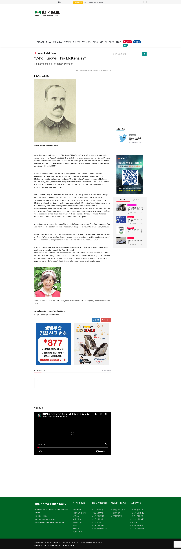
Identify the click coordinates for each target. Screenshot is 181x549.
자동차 (95, 42)
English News (50, 53)
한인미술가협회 (98, 525)
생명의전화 (116, 513)
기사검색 (137, 42)
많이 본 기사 (136, 200)
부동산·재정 (86, 42)
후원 (125, 45)
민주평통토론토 (137, 525)
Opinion (132, 135)
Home (39, 53)
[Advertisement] (105, 22)
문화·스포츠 (57, 42)
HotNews (130, 217)
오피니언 (103, 42)
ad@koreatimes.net (57, 522)
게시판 (111, 42)
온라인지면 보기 (80, 513)
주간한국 (67, 42)
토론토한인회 (98, 519)
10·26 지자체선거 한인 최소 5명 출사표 (93, 2)
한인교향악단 (98, 513)
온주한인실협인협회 (100, 528)
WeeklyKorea (132, 205)
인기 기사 (123, 200)
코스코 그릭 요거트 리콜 (134, 230)
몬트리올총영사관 (138, 513)
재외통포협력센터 (138, 528)
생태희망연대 (117, 516)
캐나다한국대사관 (138, 519)
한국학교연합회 (98, 516)
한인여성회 (97, 522)
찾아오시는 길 (79, 532)
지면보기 (40, 42)
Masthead (77, 510)
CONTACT (52, 2)
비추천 (106, 320)
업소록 (118, 42)
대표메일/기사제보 (40, 516)
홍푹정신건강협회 (119, 510)
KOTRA (134, 522)
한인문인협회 (98, 510)
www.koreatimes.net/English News (49, 311)
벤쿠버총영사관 (137, 516)
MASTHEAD (44, 2)
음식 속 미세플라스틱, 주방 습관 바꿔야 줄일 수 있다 (135, 209)
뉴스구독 (128, 42)
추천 (96, 320)
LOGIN (37, 2)
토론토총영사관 (137, 510)
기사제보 (58, 2)
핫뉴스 (48, 42)
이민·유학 (76, 42)
